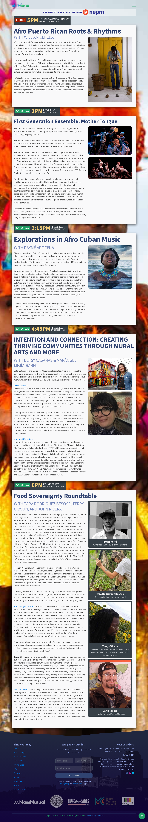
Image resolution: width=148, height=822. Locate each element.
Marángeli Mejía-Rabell (24, 439)
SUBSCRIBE (74, 775)
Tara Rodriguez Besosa (24, 606)
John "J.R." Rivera (21, 689)
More (16, 785)
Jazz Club (18, 760)
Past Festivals (20, 789)
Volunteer (18, 781)
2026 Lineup (19, 752)
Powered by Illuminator (96, 815)
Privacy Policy (64, 784)
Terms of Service (77, 784)
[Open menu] (134, 5)
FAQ (15, 769)
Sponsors (18, 773)
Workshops (19, 765)
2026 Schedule (20, 756)
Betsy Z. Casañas (21, 385)
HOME (16, 748)
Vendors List (19, 777)
